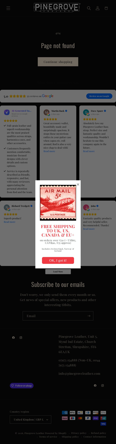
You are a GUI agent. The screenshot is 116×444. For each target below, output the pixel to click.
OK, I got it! (58, 260)
